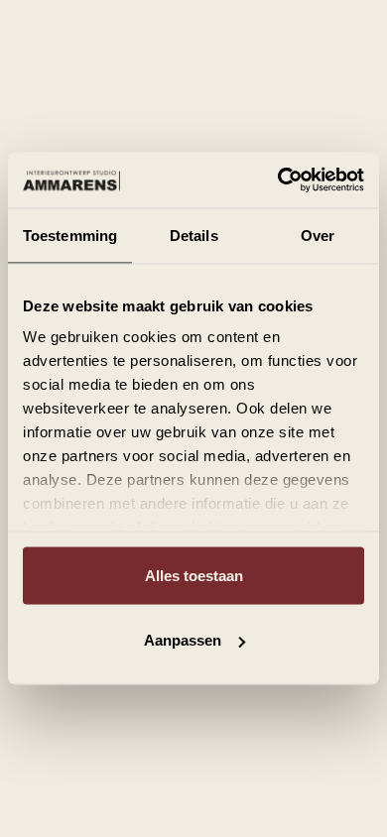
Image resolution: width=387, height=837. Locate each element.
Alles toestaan (194, 574)
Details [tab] (194, 234)
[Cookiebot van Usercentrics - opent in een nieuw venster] (278, 180)
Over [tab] (317, 234)
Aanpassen (182, 640)
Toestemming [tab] (70, 234)
